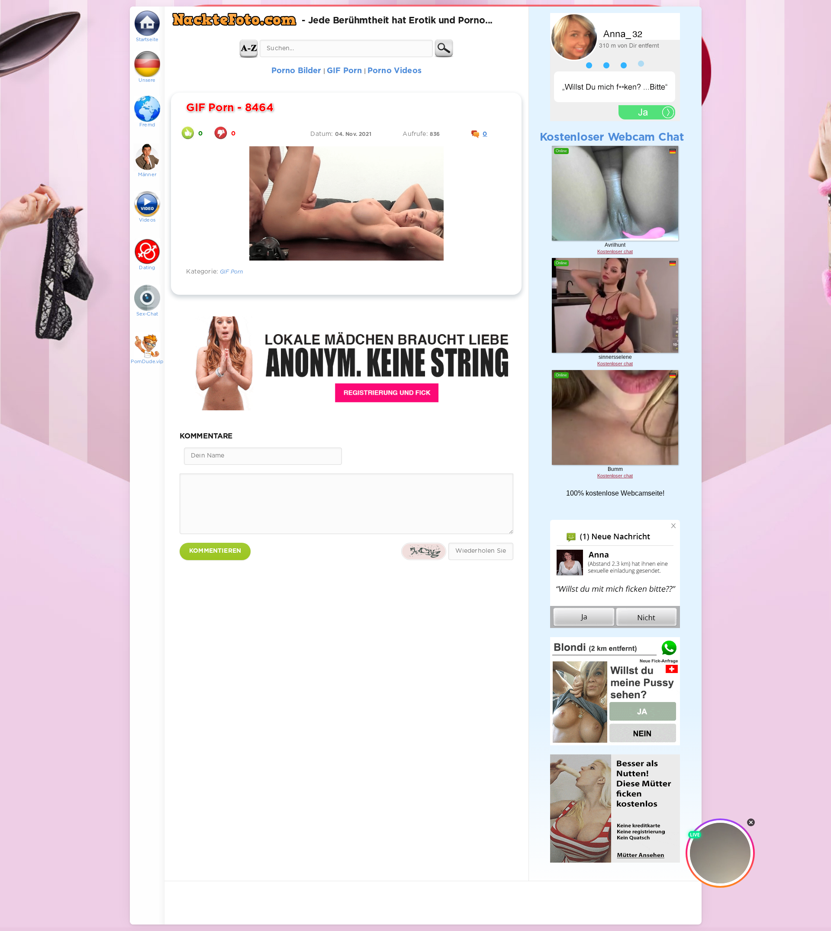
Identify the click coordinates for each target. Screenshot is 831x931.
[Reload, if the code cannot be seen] (423, 551)
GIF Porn (231, 272)
